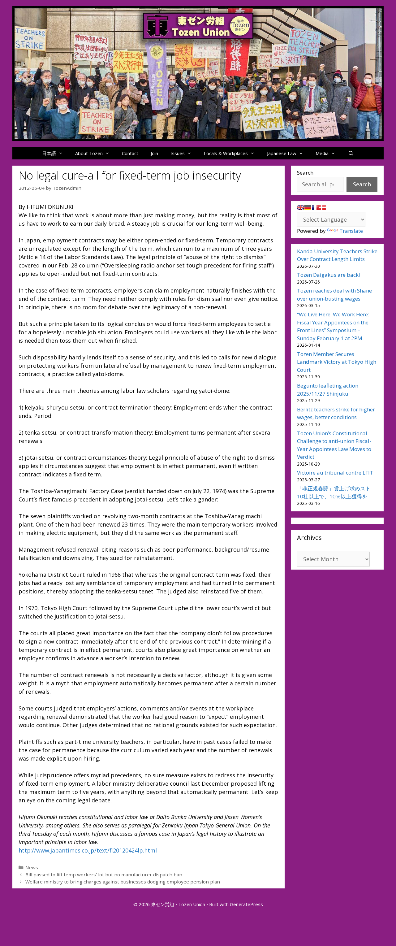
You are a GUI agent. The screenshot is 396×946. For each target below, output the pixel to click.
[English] (300, 207)
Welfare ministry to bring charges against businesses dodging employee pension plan (122, 882)
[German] (307, 207)
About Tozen (89, 153)
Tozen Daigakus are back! (328, 274)
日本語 (49, 153)
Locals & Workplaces (226, 153)
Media (322, 153)
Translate (351, 230)
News (31, 867)
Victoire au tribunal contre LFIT (335, 472)
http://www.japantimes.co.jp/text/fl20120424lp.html (88, 850)
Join (154, 153)
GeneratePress (246, 904)
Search (305, 172)
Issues (177, 153)
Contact (130, 153)
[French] (315, 207)
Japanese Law (281, 153)
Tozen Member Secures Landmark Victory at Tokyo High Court (336, 361)
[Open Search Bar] (351, 153)
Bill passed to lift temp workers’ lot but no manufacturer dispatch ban (103, 874)
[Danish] (322, 207)
